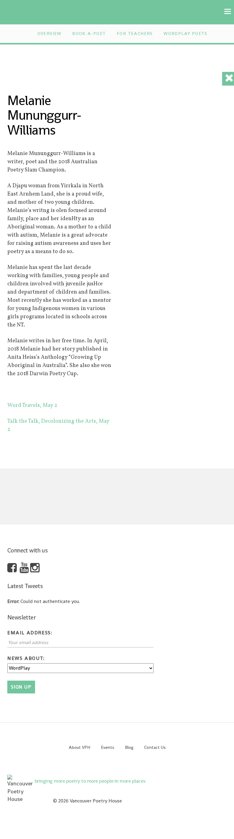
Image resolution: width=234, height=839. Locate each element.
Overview (49, 33)
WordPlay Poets (185, 33)
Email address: (29, 632)
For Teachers (135, 33)
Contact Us (155, 747)
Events (107, 747)
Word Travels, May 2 (32, 405)
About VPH (79, 747)
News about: (26, 658)
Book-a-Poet (89, 33)
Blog (129, 747)
